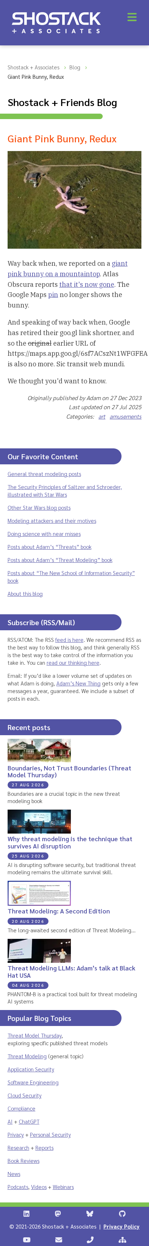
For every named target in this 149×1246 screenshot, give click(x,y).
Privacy (16, 1134)
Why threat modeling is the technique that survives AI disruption (70, 842)
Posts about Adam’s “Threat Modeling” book (60, 559)
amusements (125, 416)
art (101, 416)
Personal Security (50, 1134)
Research (18, 1147)
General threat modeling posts (44, 473)
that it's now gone (86, 284)
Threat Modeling (27, 1055)
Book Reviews (23, 1160)
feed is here (69, 639)
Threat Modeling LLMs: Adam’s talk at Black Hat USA (71, 971)
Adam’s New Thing (78, 683)
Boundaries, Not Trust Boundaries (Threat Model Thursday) (69, 771)
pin (53, 294)
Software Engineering (33, 1082)
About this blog (25, 593)
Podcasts (18, 1186)
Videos (39, 1186)
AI (10, 1121)
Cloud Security (25, 1095)
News (14, 1173)
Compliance (21, 1108)
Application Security (31, 1069)
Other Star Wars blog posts (39, 507)
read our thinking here (73, 662)
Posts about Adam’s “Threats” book (49, 546)
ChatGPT (29, 1121)
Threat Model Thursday (34, 1035)
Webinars (63, 1186)
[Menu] (132, 17)
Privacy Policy (121, 1226)
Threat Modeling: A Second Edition (59, 911)
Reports (44, 1147)
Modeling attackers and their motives (52, 520)
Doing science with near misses (44, 533)
